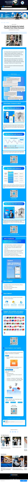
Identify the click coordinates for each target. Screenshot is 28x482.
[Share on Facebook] (10, 432)
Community (7, 22)
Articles (4, 22)
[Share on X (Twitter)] (13, 432)
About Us (10, 476)
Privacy (18, 476)
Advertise (16, 476)
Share (23, 480)
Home (2, 22)
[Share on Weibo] (15, 432)
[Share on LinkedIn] (17, 432)
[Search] (25, 9)
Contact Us (13, 476)
